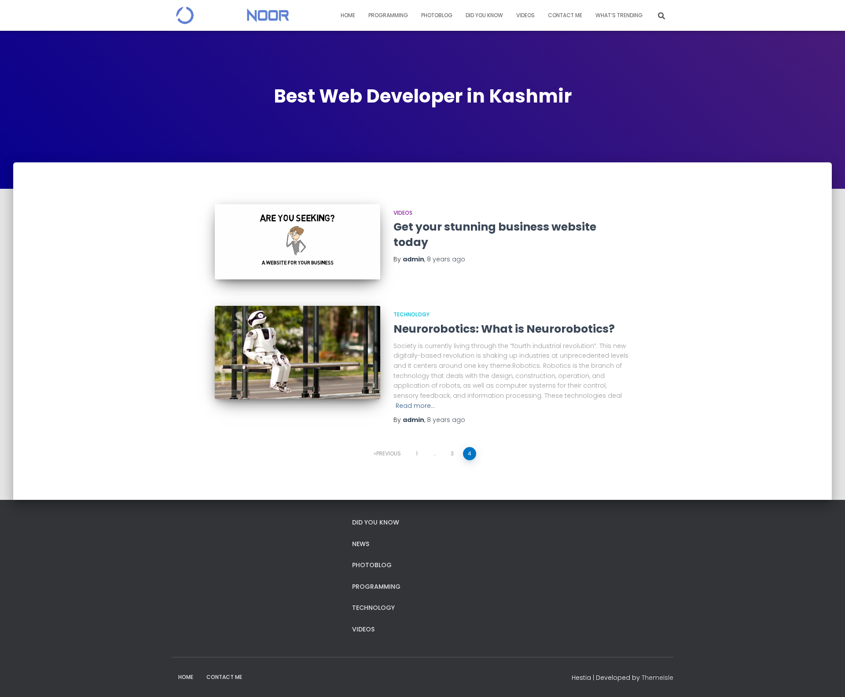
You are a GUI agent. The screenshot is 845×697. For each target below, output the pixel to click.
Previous (388, 453)
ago (446, 259)
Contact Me (565, 15)
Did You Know (484, 15)
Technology (411, 314)
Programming (388, 15)
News (360, 543)
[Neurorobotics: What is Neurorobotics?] (297, 352)
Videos (525, 15)
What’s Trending (619, 15)
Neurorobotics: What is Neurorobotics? (504, 329)
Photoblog (436, 15)
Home (348, 15)
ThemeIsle (657, 677)
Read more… (415, 405)
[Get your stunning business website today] (297, 242)
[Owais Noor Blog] (230, 15)
